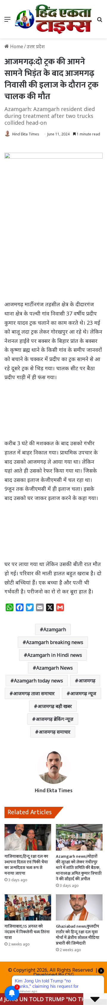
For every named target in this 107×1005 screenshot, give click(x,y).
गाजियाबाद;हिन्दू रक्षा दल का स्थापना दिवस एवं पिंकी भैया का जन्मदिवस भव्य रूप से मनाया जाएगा (26, 865)
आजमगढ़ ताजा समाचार (34, 693)
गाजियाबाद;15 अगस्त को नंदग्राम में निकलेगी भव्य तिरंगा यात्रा (27, 932)
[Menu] (7, 21)
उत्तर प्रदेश (36, 46)
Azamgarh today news (38, 680)
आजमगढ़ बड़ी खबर (54, 706)
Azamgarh (54, 629)
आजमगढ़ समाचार (54, 732)
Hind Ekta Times (25, 134)
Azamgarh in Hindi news (54, 655)
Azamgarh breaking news (54, 642)
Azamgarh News (54, 668)
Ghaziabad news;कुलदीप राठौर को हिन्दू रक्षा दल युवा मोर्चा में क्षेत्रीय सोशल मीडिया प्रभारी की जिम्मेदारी (77, 935)
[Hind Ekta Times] (53, 19)
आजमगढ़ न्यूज (83, 693)
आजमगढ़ (86, 680)
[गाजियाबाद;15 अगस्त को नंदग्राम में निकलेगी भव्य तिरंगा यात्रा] (27, 907)
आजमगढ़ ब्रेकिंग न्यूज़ (54, 719)
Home (16, 46)
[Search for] (100, 21)
